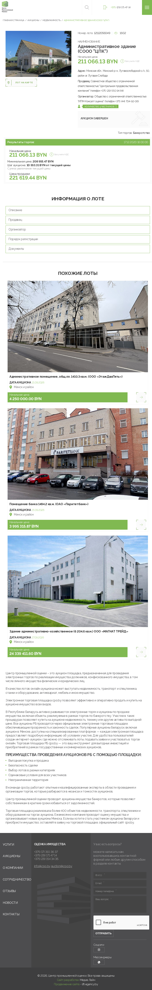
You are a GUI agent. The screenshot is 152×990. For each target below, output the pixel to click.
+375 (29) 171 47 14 (45, 855)
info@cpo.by (42, 866)
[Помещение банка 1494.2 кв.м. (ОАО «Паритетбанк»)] (78, 454)
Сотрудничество (17, 879)
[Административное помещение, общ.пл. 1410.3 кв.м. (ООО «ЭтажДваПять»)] (78, 326)
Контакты (11, 914)
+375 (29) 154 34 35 (46, 859)
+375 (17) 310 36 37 (46, 852)
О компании (13, 868)
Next (67, 54)
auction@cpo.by (61, 866)
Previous (10, 54)
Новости (10, 903)
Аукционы (11, 856)
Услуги (8, 844)
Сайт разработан (68, 980)
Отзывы (9, 891)
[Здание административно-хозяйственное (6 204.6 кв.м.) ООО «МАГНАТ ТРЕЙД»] (78, 581)
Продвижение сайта (67, 984)
